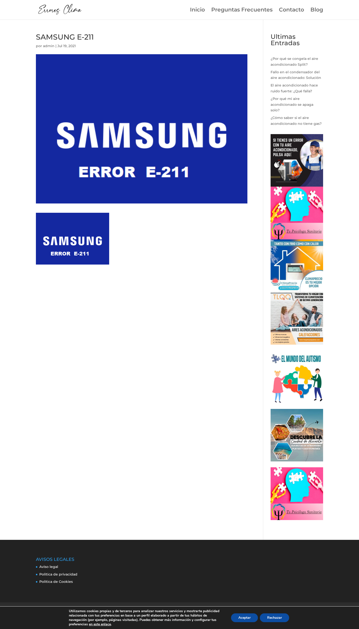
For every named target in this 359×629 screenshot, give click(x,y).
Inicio (197, 10)
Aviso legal (48, 567)
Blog (316, 10)
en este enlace (100, 624)
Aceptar (244, 617)
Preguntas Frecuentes (242, 10)
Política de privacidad (58, 574)
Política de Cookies (56, 581)
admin (48, 46)
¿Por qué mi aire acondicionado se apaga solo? (292, 104)
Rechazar (274, 617)
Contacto (291, 10)
